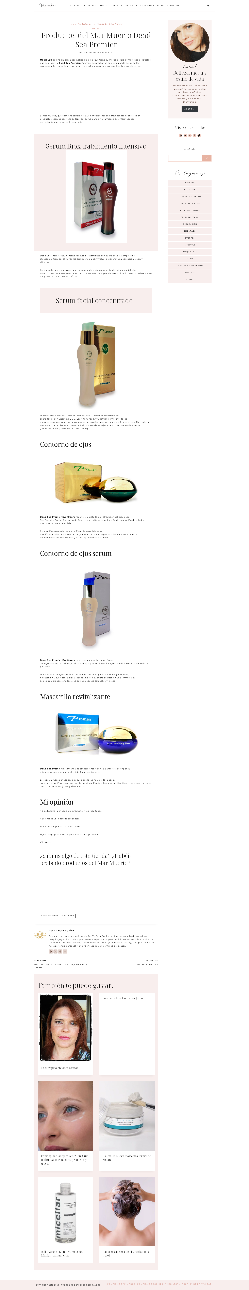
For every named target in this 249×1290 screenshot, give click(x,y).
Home (73, 24)
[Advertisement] (96, 93)
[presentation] (65, 1027)
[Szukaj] (206, 158)
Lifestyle (189, 245)
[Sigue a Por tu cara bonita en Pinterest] (65, 951)
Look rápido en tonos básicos (59, 1068)
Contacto (173, 6)
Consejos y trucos (152, 6)
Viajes (190, 279)
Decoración (190, 224)
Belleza (96, 28)
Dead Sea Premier (50, 916)
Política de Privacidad (197, 1284)
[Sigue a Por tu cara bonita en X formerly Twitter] (55, 951)
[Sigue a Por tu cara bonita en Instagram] (60, 951)
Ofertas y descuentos (124, 6)
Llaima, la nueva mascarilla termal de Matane (127, 1158)
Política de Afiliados (121, 1284)
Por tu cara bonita (91, 52)
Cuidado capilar (190, 203)
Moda (103, 6)
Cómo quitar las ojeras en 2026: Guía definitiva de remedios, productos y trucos (64, 1159)
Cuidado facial (190, 217)
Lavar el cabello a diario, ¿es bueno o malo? (126, 1253)
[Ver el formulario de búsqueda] (208, 6)
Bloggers (190, 190)
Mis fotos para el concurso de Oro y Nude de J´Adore (60, 964)
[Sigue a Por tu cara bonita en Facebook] (51, 951)
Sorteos (190, 272)
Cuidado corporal (190, 210)
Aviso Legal (172, 1284)
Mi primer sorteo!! (147, 962)
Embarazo (190, 231)
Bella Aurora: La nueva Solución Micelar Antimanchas (62, 1253)
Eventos (190, 238)
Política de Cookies (150, 1284)
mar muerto (68, 916)
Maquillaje (190, 252)
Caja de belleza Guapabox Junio (123, 998)
